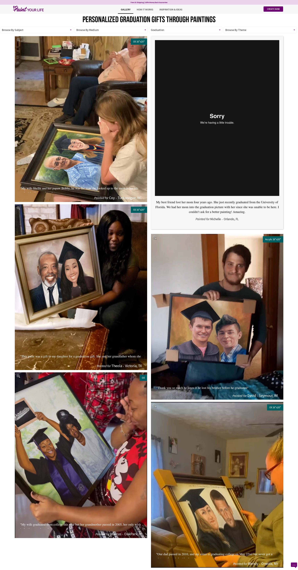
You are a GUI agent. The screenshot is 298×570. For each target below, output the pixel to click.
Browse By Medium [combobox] (87, 30)
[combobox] (185, 30)
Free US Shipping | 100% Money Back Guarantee (149, 2)
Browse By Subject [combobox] (12, 30)
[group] (81, 119)
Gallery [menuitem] (125, 9)
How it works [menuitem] (145, 9)
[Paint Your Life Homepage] (28, 9)
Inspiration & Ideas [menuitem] (170, 9)
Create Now (273, 9)
